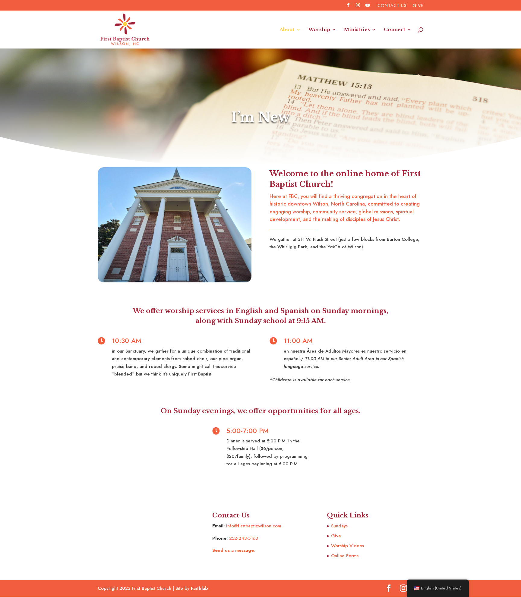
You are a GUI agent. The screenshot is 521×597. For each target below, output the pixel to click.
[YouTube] (367, 7)
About (287, 29)
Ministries (357, 29)
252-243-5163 (243, 538)
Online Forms (344, 555)
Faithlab (199, 588)
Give (418, 5)
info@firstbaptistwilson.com (253, 526)
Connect (394, 29)
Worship (319, 29)
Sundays (339, 526)
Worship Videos (347, 545)
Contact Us (392, 5)
